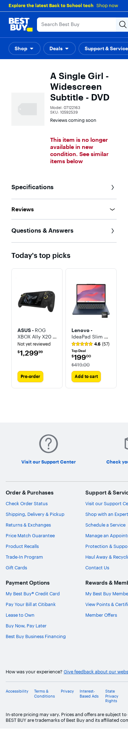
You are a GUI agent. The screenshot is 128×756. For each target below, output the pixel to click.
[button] (25, 48)
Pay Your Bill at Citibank (31, 604)
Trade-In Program (24, 557)
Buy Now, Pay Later (26, 625)
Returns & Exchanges (28, 525)
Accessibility (17, 691)
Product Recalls (22, 546)
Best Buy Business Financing (36, 636)
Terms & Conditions (44, 693)
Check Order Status (27, 503)
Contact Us (97, 567)
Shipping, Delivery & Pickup (35, 514)
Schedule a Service (105, 525)
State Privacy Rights (111, 696)
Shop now (107, 5)
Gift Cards (16, 567)
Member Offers (101, 615)
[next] (110, 328)
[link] (90, 344)
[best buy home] (21, 24)
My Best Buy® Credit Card (33, 593)
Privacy (67, 691)
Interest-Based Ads (89, 693)
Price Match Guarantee (30, 535)
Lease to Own (20, 615)
